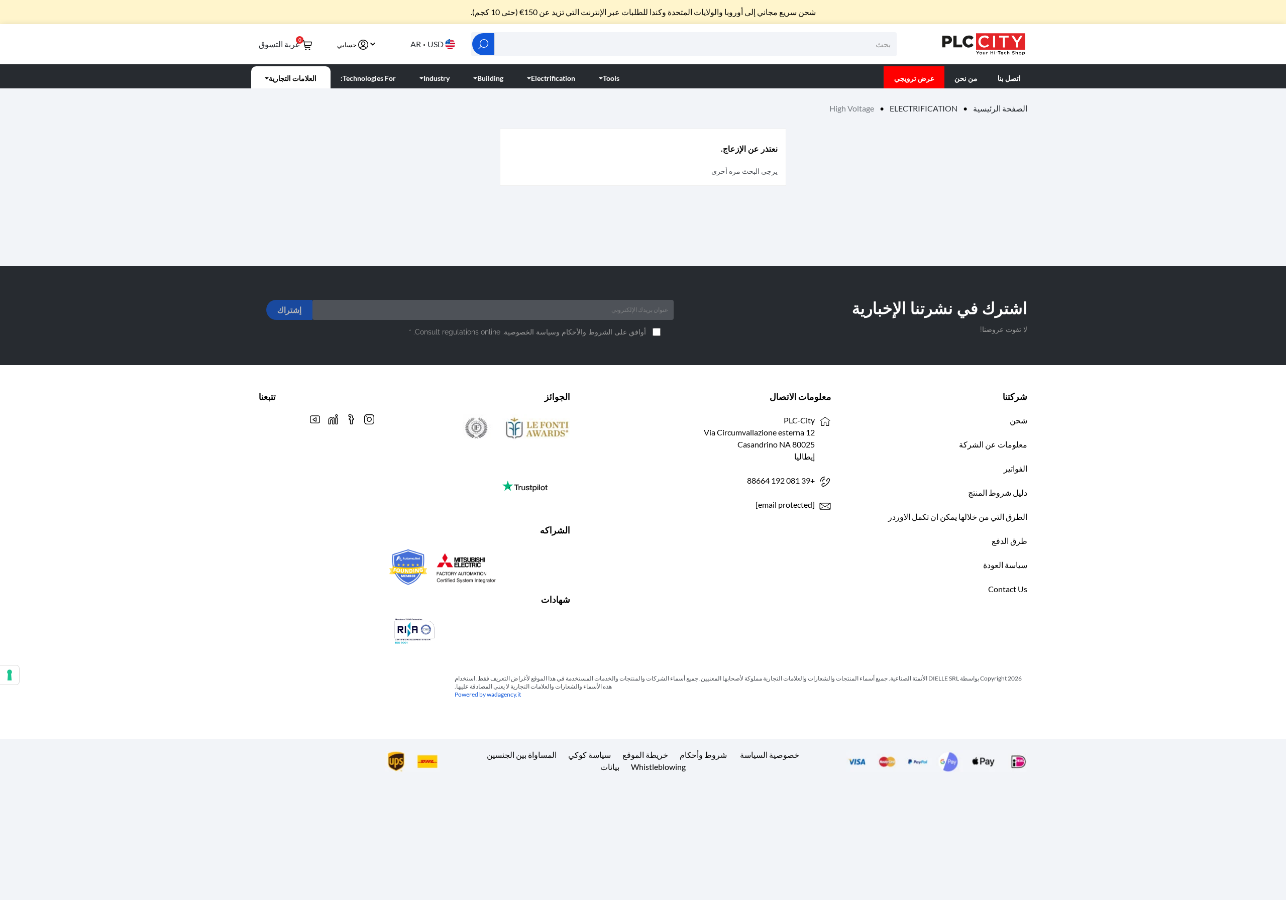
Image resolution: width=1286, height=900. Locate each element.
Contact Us (1007, 589)
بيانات (609, 766)
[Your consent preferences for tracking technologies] (9, 675)
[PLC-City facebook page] (351, 418)
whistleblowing (658, 766)
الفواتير (1015, 468)
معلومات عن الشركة (993, 444)
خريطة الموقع (645, 754)
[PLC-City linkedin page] (333, 418)
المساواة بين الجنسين (522, 754)
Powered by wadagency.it (488, 694)
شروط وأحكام (703, 754)
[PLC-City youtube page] (315, 418)
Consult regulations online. (455, 332)
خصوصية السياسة (769, 754)
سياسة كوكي (589, 754)
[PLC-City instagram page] (369, 418)
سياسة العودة (1005, 565)
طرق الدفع (1009, 540)
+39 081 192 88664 (781, 480)
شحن (1018, 420)
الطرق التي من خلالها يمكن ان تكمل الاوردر (957, 516)
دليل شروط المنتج (997, 492)
